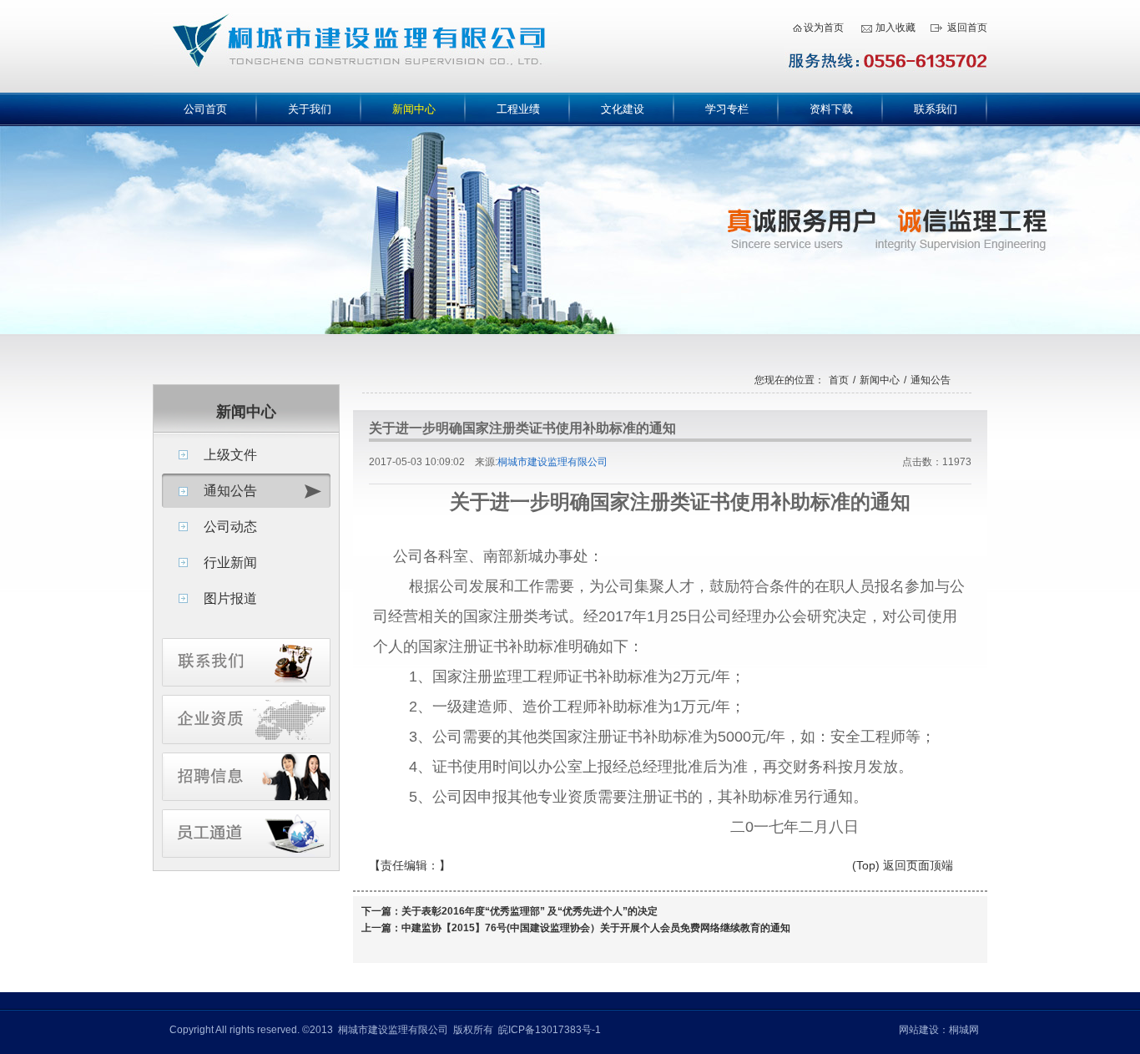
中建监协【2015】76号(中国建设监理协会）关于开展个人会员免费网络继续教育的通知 (595, 928)
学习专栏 (727, 109)
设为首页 (824, 27)
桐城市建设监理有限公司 (552, 462)
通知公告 (230, 491)
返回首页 (967, 27)
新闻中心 (414, 109)
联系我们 (935, 109)
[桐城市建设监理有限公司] (355, 89)
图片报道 (230, 598)
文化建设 (622, 109)
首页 (839, 380)
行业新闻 (230, 562)
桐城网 (964, 1030)
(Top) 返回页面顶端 (902, 865)
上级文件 (230, 455)
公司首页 (205, 109)
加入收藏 (895, 27)
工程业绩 (518, 109)
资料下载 (831, 109)
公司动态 (230, 526)
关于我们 (309, 109)
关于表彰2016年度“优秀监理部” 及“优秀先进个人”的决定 (529, 911)
